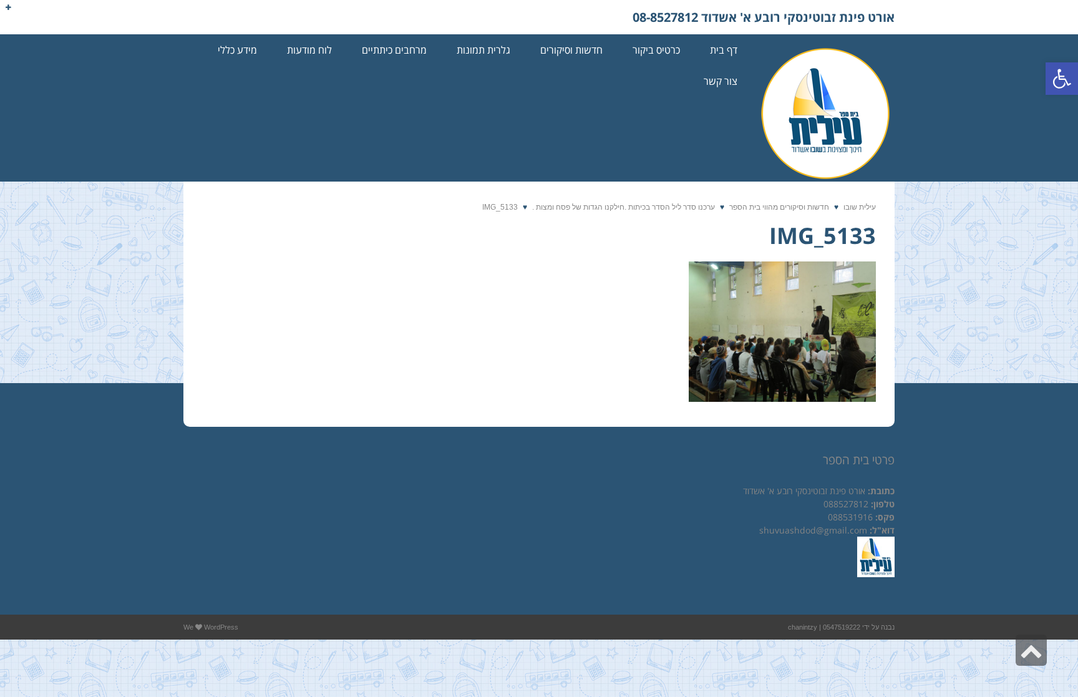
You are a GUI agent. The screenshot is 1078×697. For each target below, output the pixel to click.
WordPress (221, 627)
